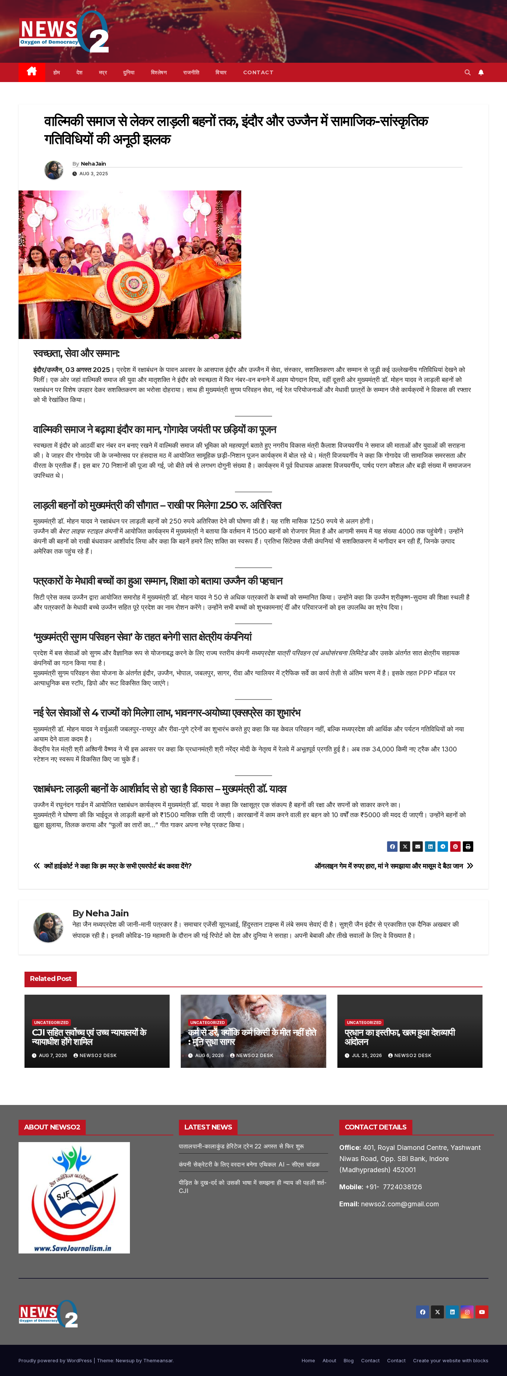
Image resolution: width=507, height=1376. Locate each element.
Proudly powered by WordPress (56, 1360)
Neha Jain (93, 163)
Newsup (125, 1360)
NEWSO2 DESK (98, 1055)
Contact (258, 72)
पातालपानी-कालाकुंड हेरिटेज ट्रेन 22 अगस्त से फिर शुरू (241, 1146)
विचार (221, 72)
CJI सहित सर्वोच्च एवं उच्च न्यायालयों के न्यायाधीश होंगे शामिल (89, 1037)
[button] (468, 72)
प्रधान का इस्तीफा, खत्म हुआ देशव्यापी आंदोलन (400, 1037)
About (329, 1360)
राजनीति (191, 72)
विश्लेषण (159, 72)
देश (79, 72)
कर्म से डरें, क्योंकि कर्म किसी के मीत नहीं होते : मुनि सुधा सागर (252, 1037)
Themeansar (158, 1360)
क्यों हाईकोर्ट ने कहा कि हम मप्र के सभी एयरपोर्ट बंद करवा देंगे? (118, 866)
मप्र (103, 72)
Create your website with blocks (450, 1360)
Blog (349, 1360)
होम (56, 72)
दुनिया (129, 72)
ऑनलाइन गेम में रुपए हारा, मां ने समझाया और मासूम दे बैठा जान (389, 866)
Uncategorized (51, 1022)
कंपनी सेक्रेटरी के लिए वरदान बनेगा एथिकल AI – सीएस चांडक (249, 1164)
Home (308, 1360)
